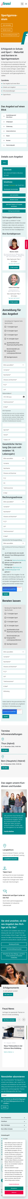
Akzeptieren (14, 1188)
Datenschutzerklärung (19, 560)
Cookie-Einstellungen (14, 1184)
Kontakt (5, 1139)
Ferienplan (12, 185)
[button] (14, 116)
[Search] (22, 3)
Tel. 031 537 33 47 (14, 263)
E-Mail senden (14, 267)
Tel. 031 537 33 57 (14, 298)
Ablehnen (14, 1192)
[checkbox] (14, 342)
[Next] (24, 1019)
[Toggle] (26, 4)
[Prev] (19, 1019)
